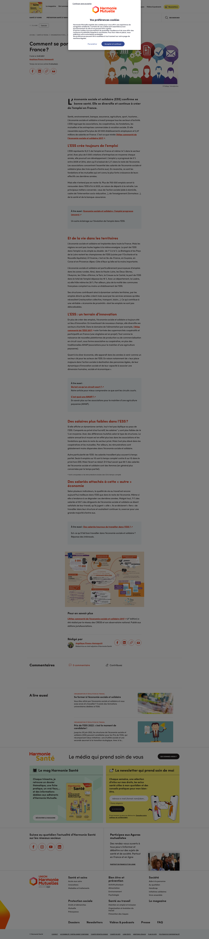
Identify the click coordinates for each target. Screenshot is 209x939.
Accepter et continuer (113, 44)
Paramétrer (92, 44)
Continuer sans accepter (82, 3)
